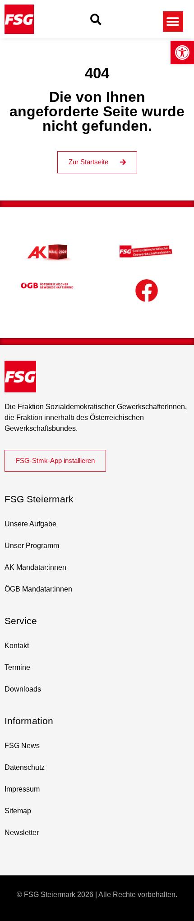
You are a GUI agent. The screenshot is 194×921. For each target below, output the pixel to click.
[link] (182, 52)
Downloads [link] (23, 689)
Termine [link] (17, 667)
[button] (96, 19)
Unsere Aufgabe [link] (30, 524)
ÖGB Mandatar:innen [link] (38, 589)
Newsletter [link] (22, 832)
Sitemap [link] (18, 811)
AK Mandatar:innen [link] (35, 567)
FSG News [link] (22, 745)
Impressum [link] (22, 789)
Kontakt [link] (17, 645)
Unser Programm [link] (32, 545)
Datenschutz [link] (25, 767)
